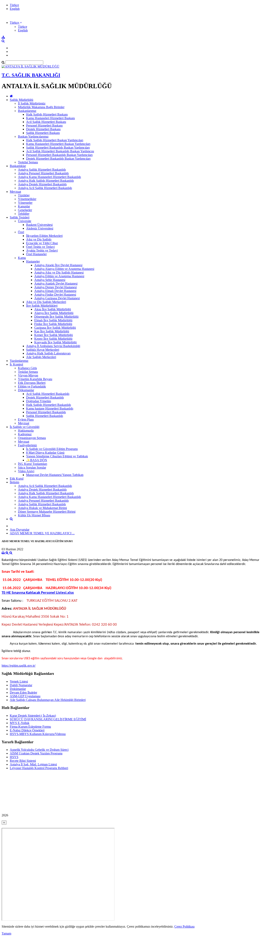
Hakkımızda (26, 430)
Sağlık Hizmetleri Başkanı (43, 133)
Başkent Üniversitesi (39, 224)
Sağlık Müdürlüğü (21, 99)
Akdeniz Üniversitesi (39, 228)
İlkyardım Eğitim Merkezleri (44, 235)
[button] (16, 22)
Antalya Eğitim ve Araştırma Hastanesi (59, 276)
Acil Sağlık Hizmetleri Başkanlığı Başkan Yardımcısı (60, 151)
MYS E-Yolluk (19, 723)
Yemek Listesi (19, 681)
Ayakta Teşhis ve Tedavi (42, 250)
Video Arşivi (26, 471)
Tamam (6, 933)
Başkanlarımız (27, 111)
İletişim (14, 482)
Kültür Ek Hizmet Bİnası (34, 515)
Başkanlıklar (18, 166)
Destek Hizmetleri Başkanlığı (45, 397)
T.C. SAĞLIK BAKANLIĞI (31, 75)
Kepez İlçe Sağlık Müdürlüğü (53, 338)
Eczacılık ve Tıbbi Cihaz (42, 243)
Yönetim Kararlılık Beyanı (35, 379)
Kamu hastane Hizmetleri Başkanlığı (49, 408)
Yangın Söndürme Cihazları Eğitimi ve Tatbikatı (57, 456)
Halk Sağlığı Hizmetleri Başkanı (47, 114)
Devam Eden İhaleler (23, 692)
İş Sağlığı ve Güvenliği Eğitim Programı (52, 449)
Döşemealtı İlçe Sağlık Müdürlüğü (56, 316)
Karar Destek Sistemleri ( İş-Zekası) (33, 715)
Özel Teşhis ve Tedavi (40, 246)
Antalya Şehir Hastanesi (49, 280)
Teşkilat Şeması (28, 162)
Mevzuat (15, 191)
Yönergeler (25, 202)
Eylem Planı (26, 419)
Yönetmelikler (27, 199)
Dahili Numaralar (21, 685)
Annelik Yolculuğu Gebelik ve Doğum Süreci (39, 749)
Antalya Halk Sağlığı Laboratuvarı (48, 353)
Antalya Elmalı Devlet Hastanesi (55, 291)
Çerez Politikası (184, 926)
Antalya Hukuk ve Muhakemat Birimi (42, 508)
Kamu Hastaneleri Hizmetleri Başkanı (50, 118)
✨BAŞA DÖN (36, 460)
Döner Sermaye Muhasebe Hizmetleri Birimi (46, 511)
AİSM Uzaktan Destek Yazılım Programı (36, 753)
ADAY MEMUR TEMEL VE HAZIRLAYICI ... (42, 533)
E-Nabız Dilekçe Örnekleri (27, 730)
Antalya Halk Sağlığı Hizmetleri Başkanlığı (46, 180)
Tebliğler (23, 213)
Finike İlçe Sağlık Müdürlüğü (53, 324)
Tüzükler (24, 195)
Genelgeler (25, 210)
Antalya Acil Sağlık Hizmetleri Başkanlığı (45, 188)
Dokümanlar (18, 689)
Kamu (22, 258)
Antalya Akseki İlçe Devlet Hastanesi (58, 265)
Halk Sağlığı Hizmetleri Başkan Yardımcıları (54, 140)
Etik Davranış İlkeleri (31, 382)
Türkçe (14, 5)
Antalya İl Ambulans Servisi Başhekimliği (53, 346)
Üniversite (24, 221)
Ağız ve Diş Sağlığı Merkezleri (46, 302)
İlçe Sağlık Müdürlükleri (42, 305)
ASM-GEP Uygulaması (25, 696)
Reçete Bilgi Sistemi (23, 760)
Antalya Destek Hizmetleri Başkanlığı (42, 184)
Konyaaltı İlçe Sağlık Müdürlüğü (55, 342)
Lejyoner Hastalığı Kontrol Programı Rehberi (39, 768)
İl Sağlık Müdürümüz (31, 103)
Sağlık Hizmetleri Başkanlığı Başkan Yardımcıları (58, 147)
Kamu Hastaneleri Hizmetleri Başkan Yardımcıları (58, 144)
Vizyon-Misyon (28, 375)
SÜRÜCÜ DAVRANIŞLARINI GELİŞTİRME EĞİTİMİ (48, 719)
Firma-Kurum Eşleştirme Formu (30, 726)
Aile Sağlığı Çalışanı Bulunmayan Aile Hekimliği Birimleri (48, 700)
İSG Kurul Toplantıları (32, 464)
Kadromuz (25, 434)
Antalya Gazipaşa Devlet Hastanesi (57, 298)
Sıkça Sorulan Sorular (32, 467)
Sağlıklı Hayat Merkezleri (42, 349)
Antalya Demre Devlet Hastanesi (55, 287)
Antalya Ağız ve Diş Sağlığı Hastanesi (59, 272)
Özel (21, 232)
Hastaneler (33, 261)
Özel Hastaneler (36, 254)
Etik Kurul (16, 478)
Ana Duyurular (19, 529)
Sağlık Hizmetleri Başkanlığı (44, 416)
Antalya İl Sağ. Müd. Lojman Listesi (33, 764)
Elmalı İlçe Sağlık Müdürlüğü (53, 320)
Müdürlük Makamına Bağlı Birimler (41, 107)
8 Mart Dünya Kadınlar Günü (45, 452)
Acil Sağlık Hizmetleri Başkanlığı (47, 394)
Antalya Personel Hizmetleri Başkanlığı (43, 173)
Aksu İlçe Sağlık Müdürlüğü (52, 309)
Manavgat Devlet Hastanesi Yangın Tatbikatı (54, 475)
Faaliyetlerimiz (27, 445)
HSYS (14, 757)
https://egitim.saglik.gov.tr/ (18, 665)
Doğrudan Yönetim (38, 401)
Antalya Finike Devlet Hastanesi (55, 294)
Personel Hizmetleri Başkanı (44, 125)
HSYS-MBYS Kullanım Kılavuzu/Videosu (38, 734)
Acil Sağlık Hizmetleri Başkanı (46, 122)
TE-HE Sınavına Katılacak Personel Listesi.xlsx (38, 593)
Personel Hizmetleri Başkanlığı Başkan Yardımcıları (59, 155)
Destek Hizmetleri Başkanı (43, 129)
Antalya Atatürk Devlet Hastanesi (55, 283)
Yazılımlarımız (19, 360)
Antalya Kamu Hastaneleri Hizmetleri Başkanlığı (49, 177)
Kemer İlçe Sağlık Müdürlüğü (53, 335)
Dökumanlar (26, 390)
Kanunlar (24, 206)
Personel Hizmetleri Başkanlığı (46, 412)
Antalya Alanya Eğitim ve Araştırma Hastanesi (64, 269)
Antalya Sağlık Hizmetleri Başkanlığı (42, 169)
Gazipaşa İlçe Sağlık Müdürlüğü (55, 327)
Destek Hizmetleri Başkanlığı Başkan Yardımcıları (58, 158)
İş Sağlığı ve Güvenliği (24, 427)
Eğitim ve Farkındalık (32, 386)
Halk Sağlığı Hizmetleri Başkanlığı (48, 405)
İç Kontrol (16, 364)
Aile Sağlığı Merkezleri (41, 357)
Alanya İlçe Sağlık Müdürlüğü (53, 313)
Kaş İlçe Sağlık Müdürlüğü (51, 331)
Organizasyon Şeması (32, 438)
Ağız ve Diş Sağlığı (38, 239)
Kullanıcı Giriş (27, 368)
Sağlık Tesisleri (19, 217)
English (15, 8)
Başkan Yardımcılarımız (33, 136)
